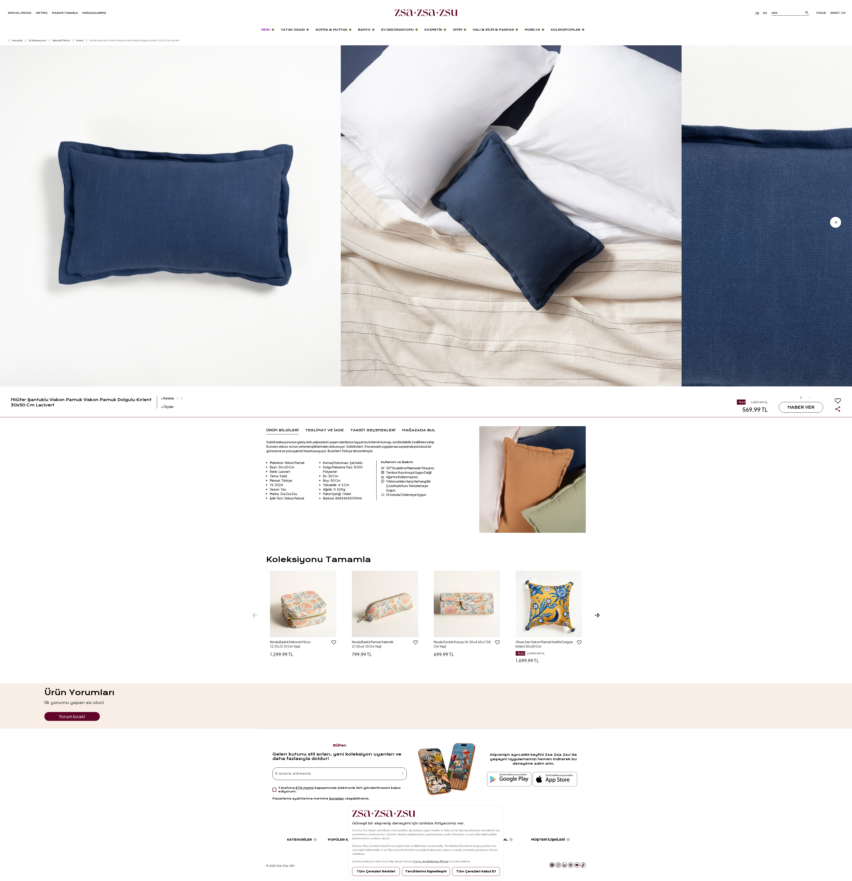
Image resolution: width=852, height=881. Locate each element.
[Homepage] (426, 13)
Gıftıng (41, 13)
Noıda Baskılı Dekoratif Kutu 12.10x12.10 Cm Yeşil (290, 644)
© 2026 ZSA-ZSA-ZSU (280, 866)
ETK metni (305, 788)
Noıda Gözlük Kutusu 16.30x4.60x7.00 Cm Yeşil (462, 644)
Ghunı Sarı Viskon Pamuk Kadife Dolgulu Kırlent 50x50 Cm (544, 644)
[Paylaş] (837, 409)
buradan (336, 798)
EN (765, 13)
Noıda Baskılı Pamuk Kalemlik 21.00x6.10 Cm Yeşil (373, 644)
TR (757, 13)
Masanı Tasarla (65, 13)
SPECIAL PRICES (19, 13)
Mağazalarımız (94, 13)
